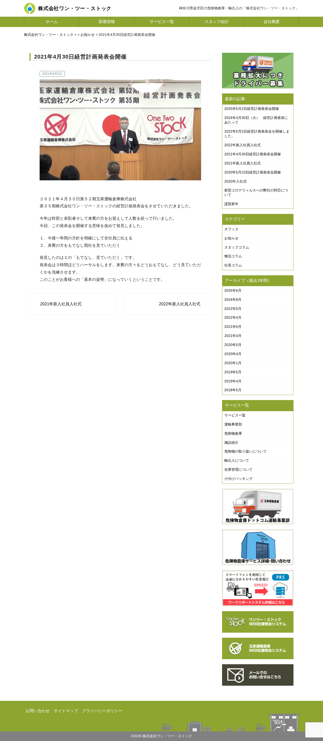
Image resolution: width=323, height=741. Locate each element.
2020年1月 (232, 363)
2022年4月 (232, 317)
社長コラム (233, 265)
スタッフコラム (236, 247)
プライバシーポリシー (102, 711)
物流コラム (233, 256)
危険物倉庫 (233, 433)
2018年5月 (232, 390)
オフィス (231, 229)
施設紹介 (231, 442)
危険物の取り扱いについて (245, 451)
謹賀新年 (231, 204)
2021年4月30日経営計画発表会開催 (252, 154)
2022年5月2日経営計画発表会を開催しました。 (256, 133)
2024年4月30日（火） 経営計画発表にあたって (256, 120)
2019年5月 (232, 372)
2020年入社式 (235, 181)
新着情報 (107, 21)
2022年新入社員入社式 (179, 304)
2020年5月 (232, 345)
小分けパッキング (238, 479)
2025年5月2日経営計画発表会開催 (251, 109)
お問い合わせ (37, 711)
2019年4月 (232, 381)
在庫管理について (238, 469)
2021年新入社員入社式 (61, 304)
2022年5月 (232, 309)
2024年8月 (232, 300)
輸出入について (236, 460)
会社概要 (271, 21)
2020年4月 (232, 354)
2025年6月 (232, 290)
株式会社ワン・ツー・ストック (48, 35)
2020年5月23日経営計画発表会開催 (252, 172)
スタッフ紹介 (217, 21)
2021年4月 (232, 336)
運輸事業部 (233, 424)
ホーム (52, 21)
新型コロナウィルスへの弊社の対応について (256, 192)
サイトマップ (66, 711)
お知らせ (231, 238)
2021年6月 (232, 327)
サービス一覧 (162, 21)
